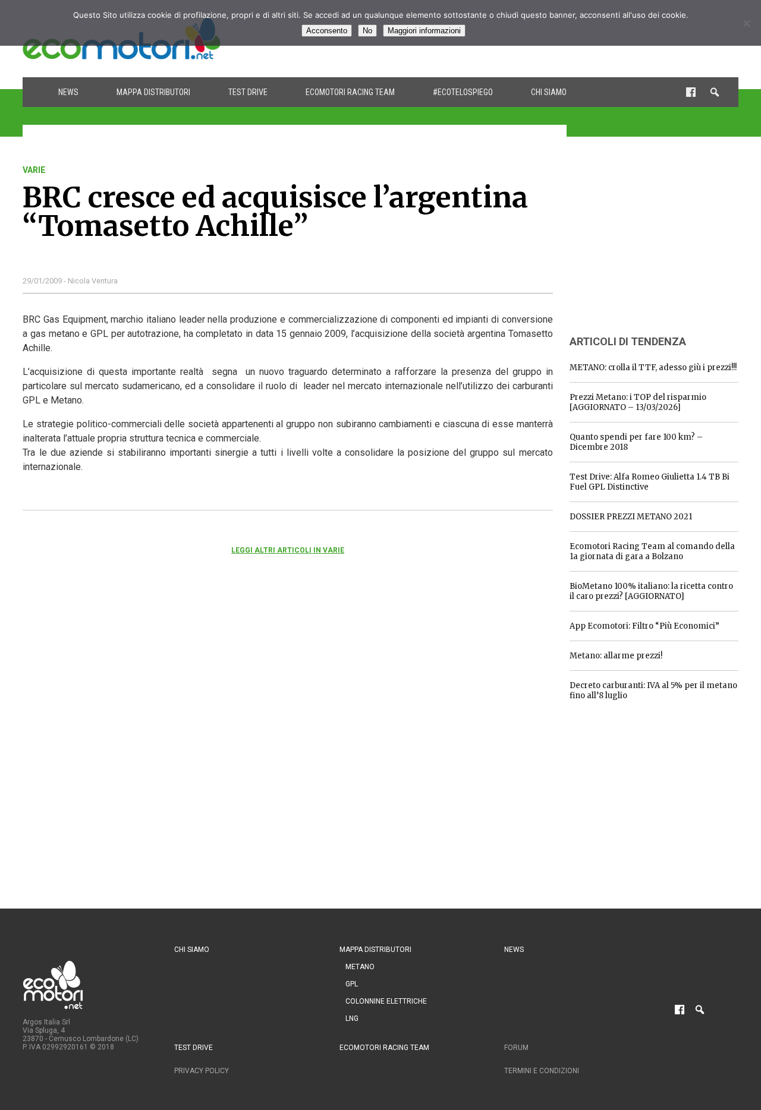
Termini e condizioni (541, 1071)
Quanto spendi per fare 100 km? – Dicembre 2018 (636, 442)
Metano (360, 967)
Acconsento (326, 30)
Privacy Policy (201, 1071)
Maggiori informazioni (424, 30)
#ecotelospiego (463, 92)
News (68, 92)
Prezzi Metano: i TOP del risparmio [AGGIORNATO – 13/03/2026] (638, 402)
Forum (516, 1047)
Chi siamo (549, 92)
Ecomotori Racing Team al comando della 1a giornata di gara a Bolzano (652, 551)
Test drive (248, 92)
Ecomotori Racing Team (350, 92)
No (367, 30)
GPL (351, 984)
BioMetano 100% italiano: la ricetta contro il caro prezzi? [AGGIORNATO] (651, 591)
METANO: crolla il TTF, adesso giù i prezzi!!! (653, 367)
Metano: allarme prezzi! (616, 656)
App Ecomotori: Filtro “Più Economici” (644, 626)
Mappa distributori (153, 92)
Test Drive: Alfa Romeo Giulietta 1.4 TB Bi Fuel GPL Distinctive (649, 482)
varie (34, 170)
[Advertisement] (659, 239)
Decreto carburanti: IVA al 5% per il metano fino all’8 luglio (653, 690)
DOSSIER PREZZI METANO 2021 (631, 517)
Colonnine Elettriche (386, 1001)
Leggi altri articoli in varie (287, 550)
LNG (352, 1018)
